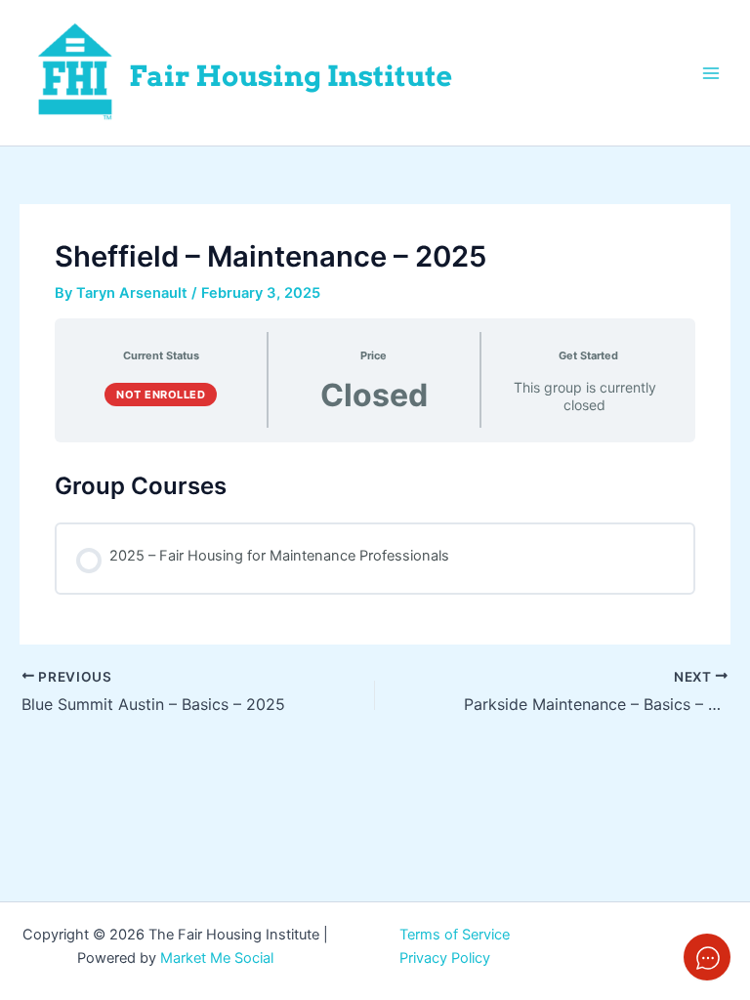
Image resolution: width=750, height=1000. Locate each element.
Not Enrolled (160, 394)
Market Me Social (216, 958)
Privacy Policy (444, 958)
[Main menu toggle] (710, 72)
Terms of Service (454, 934)
